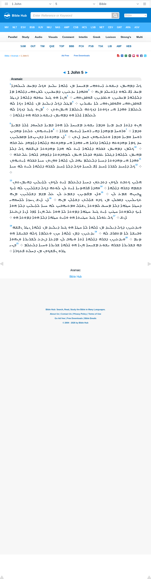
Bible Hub (75, 276)
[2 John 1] (146, 272)
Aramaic (15, 56)
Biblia (7, 56)
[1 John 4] (4, 272)
